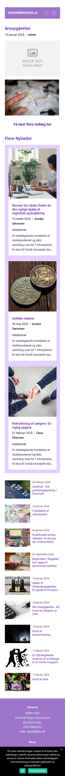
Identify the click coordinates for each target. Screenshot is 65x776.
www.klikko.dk (36, 731)
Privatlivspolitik (38, 771)
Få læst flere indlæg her (33, 124)
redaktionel (19, 230)
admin (32, 34)
